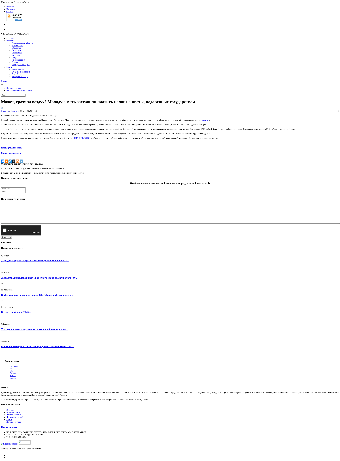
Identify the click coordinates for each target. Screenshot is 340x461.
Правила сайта (13, 412)
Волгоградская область (22, 43)
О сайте (9, 11)
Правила (10, 7)
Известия (204, 120)
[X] (13, 161)
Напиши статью (13, 88)
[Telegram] (21, 161)
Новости (10, 41)
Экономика (17, 53)
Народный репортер (21, 64)
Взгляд (4, 81)
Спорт (14, 57)
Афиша (15, 62)
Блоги (9, 67)
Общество (16, 48)
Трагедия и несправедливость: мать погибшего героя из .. (34, 329)
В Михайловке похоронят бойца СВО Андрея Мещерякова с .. (37, 295)
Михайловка (17, 45)
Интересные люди (20, 76)
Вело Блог (16, 74)
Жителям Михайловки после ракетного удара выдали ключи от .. (39, 277)
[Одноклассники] (6, 161)
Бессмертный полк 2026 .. (16, 312)
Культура (16, 55)
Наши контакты (9, 427)
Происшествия (18, 60)
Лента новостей (13, 415)
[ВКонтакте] (2, 161)
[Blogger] (17, 161)
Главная (10, 38)
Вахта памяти (18, 69)
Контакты (10, 9)
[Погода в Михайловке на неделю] (14, 20)
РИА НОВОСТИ (82, 138)
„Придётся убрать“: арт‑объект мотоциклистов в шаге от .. (35, 260)
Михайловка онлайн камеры (19, 90)
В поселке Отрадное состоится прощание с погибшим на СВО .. (37, 346)
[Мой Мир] (10, 161)
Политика (16, 50)
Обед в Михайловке (21, 72)
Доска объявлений (14, 417)
